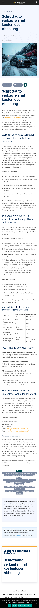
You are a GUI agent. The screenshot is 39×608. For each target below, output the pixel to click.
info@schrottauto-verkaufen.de (17, 429)
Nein (14, 605)
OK (9, 605)
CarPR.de (19, 535)
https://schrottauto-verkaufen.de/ (17, 431)
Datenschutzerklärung (24, 605)
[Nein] (37, 603)
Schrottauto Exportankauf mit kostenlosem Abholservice (19, 480)
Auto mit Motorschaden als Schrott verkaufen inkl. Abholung (19, 473)
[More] (25, 85)
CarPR (12, 36)
